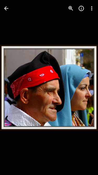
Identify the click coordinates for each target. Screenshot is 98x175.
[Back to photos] (6, 8)
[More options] (92, 8)
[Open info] (81, 8)
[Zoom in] (71, 8)
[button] (14, 87)
